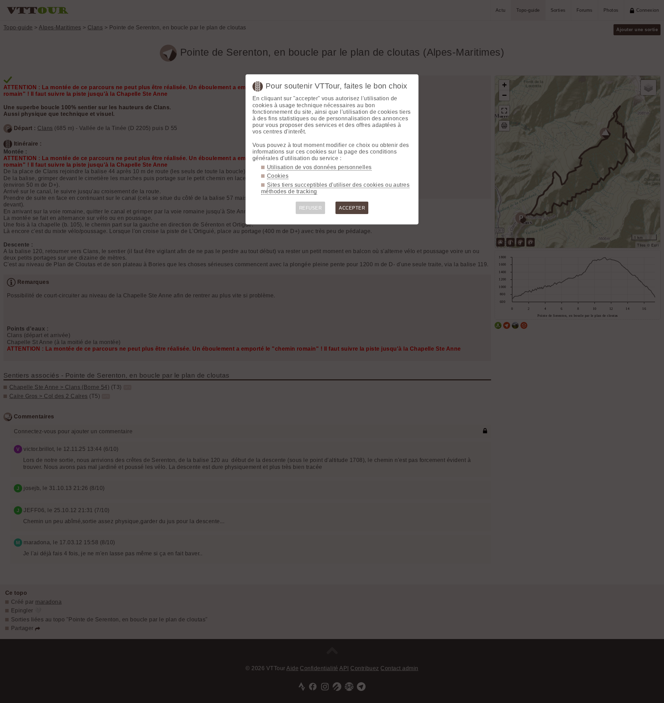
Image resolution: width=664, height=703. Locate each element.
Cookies (277, 176)
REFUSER (310, 208)
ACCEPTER (352, 208)
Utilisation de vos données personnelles (319, 167)
